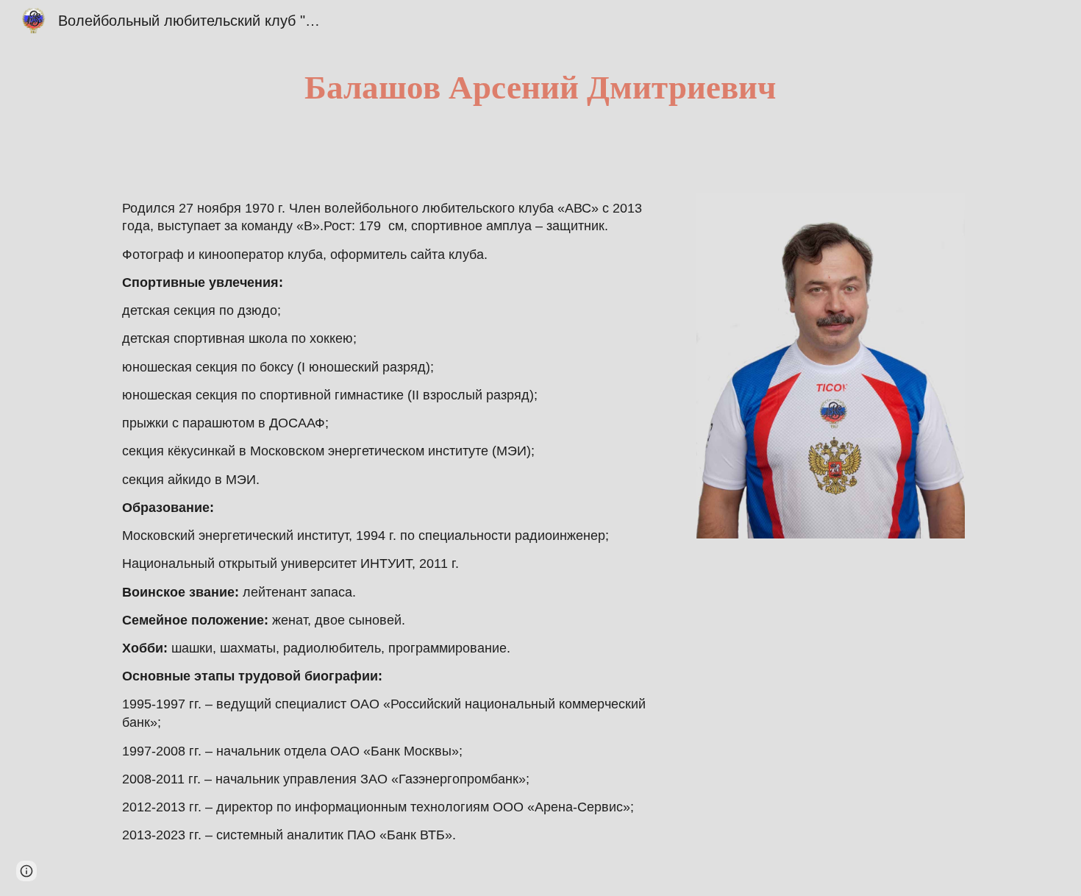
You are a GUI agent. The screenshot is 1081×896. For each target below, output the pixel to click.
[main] (540, 88)
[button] (26, 871)
